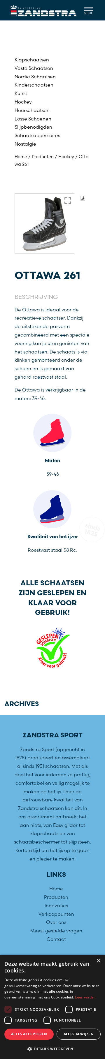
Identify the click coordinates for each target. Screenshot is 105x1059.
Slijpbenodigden (33, 127)
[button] (52, 1049)
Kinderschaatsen (34, 85)
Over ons (56, 922)
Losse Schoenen (33, 119)
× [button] (98, 961)
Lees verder (85, 997)
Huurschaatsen (32, 110)
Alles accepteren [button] (29, 1034)
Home (21, 156)
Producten (43, 156)
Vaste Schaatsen (34, 68)
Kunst (21, 93)
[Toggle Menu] (88, 10)
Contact (56, 939)
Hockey (23, 102)
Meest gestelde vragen (56, 931)
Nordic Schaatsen (35, 77)
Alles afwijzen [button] (79, 1034)
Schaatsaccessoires (37, 135)
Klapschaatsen (32, 60)
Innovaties (56, 905)
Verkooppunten (56, 914)
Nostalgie (25, 144)
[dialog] (52, 1007)
